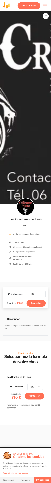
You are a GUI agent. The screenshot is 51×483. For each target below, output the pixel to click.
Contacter (36, 303)
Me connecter (29, 5)
